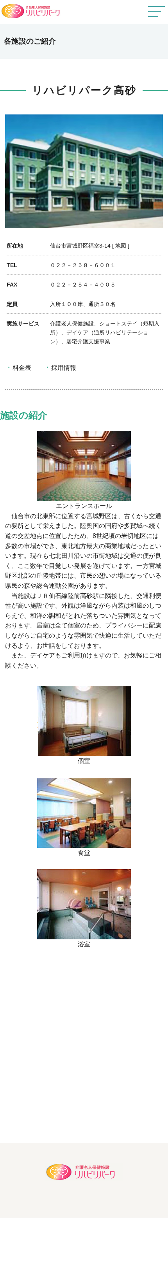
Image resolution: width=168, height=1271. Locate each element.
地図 (120, 246)
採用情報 (63, 367)
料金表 (22, 367)
